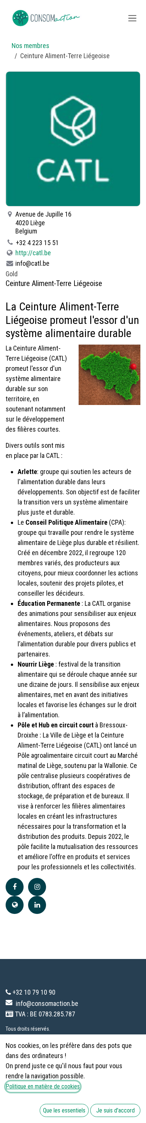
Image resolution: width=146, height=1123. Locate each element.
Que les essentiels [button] (64, 1110)
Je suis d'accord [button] (115, 1110)
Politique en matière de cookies (43, 1086)
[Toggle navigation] (132, 18)
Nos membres (30, 46)
